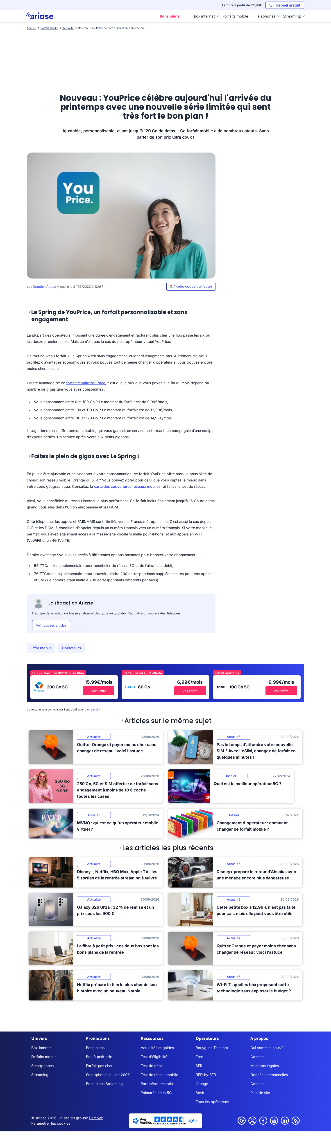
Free (199, 1056)
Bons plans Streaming (104, 1083)
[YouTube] (274, 1121)
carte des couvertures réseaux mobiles (127, 486)
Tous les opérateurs (212, 1101)
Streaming (39, 1074)
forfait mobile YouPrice (85, 383)
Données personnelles (269, 1074)
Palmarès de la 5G (156, 1092)
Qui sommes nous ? (266, 1047)
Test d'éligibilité (154, 1056)
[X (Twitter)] (252, 1121)
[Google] (242, 1121)
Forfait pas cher (99, 1065)
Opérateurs (71, 648)
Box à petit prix (99, 1056)
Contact (257, 1056)
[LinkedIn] (285, 1121)
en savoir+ (94, 709)
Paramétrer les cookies (50, 1123)
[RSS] (296, 1121)
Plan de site (260, 1092)
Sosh (200, 1092)
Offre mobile (41, 648)
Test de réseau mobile (159, 1074)
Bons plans (95, 1047)
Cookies (257, 1083)
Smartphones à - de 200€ (108, 1074)
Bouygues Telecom (212, 1047)
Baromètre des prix (157, 1083)
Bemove (96, 1118)
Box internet (41, 1047)
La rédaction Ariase (41, 286)
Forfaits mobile (44, 1056)
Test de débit (152, 1065)
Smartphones (42, 1065)
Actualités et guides (157, 1047)
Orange (202, 1083)
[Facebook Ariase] (263, 1121)
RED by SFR (206, 1074)
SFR (199, 1065)
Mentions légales (264, 1065)
